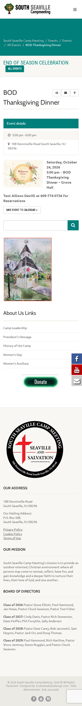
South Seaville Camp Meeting (23, 40)
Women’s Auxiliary (16, 363)
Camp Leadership (15, 328)
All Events (14, 45)
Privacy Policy (13, 529)
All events (14, 68)
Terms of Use (12, 538)
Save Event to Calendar (21, 209)
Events (53, 40)
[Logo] (27, 8)
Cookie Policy (12, 534)
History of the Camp (17, 346)
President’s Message (17, 337)
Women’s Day (12, 355)
